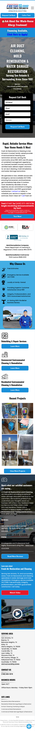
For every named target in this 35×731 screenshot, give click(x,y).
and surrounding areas (10, 664)
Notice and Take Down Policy (10, 722)
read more (29, 528)
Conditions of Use (29, 720)
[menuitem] (11, 701)
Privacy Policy (3, 720)
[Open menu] (32, 7)
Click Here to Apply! (17, 34)
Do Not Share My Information (16, 720)
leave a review (15, 509)
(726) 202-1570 (7, 674)
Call (23, 196)
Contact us (15, 191)
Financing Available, (17, 30)
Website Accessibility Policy (25, 722)
